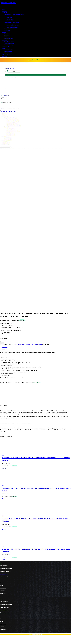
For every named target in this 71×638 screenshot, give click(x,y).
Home (1, 147)
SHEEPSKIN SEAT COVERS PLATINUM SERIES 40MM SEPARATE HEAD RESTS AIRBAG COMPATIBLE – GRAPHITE (36, 550)
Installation (2, 591)
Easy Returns (3, 588)
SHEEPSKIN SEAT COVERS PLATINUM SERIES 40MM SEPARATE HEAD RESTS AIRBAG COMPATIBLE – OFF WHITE (36, 459)
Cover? (36, 382)
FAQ (1, 582)
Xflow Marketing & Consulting (34, 634)
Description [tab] (4, 347)
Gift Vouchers (3, 593)
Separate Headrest (16, 344)
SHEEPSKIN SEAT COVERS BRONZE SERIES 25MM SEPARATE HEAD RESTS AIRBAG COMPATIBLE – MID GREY (35, 520)
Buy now (2, 343)
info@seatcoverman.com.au (37, 61)
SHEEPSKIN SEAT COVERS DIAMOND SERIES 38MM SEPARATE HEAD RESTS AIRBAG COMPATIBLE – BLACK (36, 489)
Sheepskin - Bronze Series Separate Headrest (11, 147)
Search (6, 71)
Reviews (1, 585)
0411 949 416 (36, 59)
